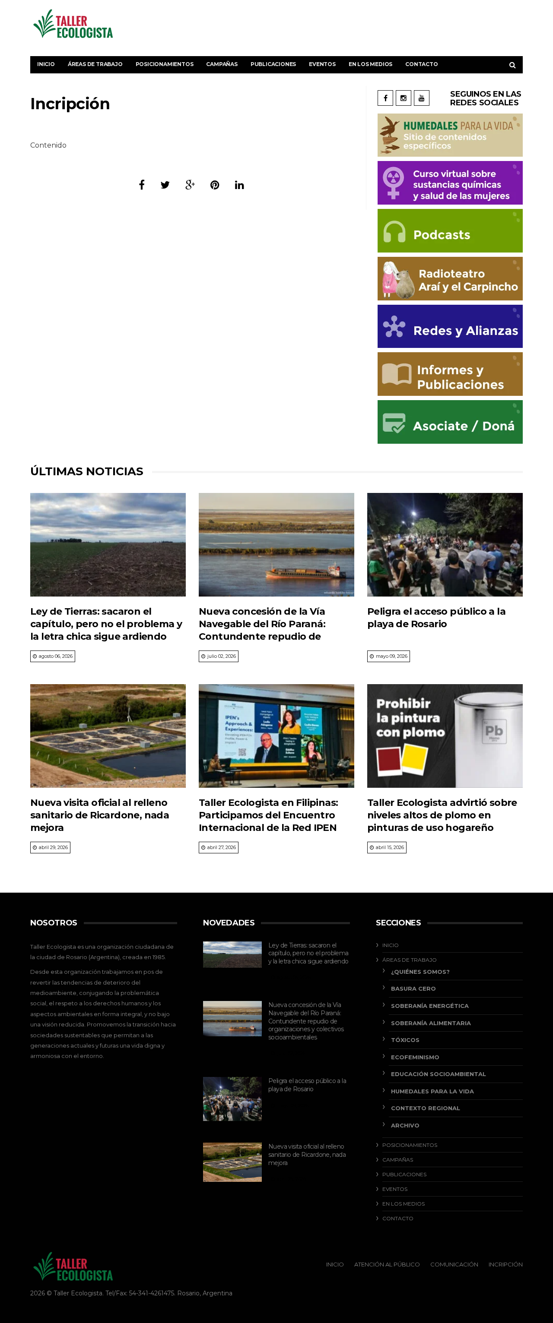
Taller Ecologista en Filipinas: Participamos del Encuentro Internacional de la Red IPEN (268, 815)
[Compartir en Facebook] (141, 185)
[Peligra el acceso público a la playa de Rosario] (445, 545)
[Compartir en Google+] (190, 185)
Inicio (46, 64)
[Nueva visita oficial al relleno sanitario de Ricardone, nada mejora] (108, 736)
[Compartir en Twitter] (165, 185)
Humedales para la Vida (432, 1091)
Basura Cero (413, 988)
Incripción (506, 1264)
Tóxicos (405, 1039)
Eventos (322, 64)
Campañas (221, 64)
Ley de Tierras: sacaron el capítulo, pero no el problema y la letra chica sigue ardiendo (106, 624)
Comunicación (454, 1264)
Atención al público (387, 1264)
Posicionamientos (165, 64)
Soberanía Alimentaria (431, 1023)
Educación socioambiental (438, 1073)
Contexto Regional (425, 1108)
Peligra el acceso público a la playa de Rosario (307, 1085)
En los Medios (370, 64)
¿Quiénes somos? (420, 971)
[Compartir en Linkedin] (239, 185)
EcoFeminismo (415, 1057)
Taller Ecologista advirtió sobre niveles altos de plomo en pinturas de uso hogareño (442, 815)
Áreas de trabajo (95, 64)
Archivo (405, 1125)
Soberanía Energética (430, 1005)
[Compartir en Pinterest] (215, 185)
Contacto (421, 64)
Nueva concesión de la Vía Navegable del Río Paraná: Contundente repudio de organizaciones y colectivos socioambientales (265, 637)
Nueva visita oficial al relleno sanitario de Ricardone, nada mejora (99, 815)
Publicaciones (273, 64)
